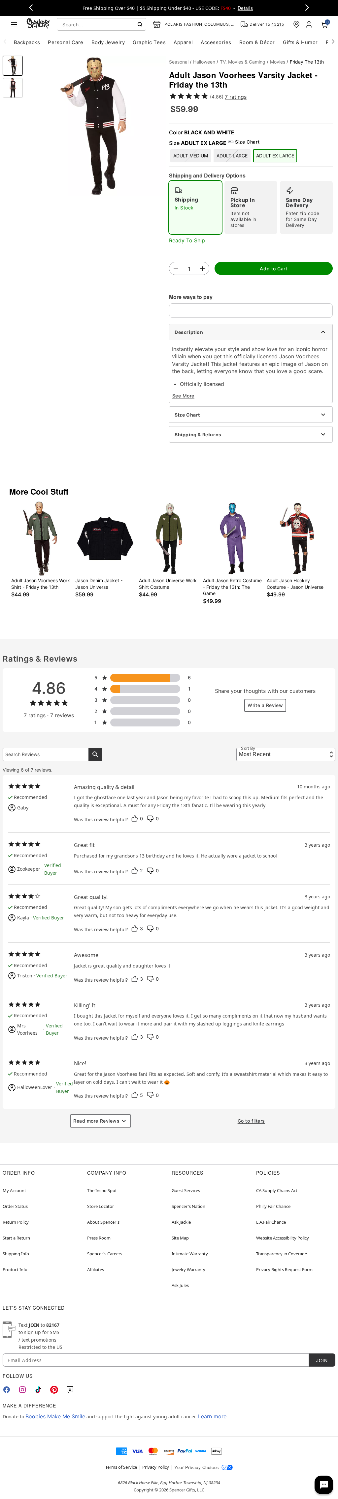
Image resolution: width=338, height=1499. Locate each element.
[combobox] (101, 24)
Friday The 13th (307, 62)
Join (321, 1360)
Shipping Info (16, 1254)
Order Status (15, 1206)
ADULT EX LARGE (275, 155)
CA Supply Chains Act (276, 1190)
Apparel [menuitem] (183, 42)
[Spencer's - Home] (38, 24)
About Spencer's (103, 1222)
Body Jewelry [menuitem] (108, 42)
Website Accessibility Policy (282, 1238)
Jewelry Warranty (188, 1269)
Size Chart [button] (247, 142)
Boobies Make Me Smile (55, 1416)
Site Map (180, 1238)
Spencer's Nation (188, 1206)
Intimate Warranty (190, 1254)
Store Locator (100, 1206)
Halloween (204, 62)
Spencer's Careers (104, 1254)
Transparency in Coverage (281, 1254)
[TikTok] (38, 1389)
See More (183, 395)
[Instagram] (22, 1389)
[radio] (195, 207)
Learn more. (213, 1416)
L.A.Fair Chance (271, 1222)
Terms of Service (121, 1467)
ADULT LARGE (232, 155)
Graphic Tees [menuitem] (149, 42)
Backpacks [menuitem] (27, 42)
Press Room (99, 1238)
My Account (14, 1190)
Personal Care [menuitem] (65, 42)
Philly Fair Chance (273, 1206)
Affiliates (95, 1269)
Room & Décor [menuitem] (257, 42)
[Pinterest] (54, 1389)
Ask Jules (180, 1285)
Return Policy (16, 1222)
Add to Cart (273, 268)
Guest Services (186, 1190)
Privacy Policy (155, 1467)
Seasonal (178, 62)
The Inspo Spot (102, 1190)
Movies (277, 62)
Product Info (15, 1269)
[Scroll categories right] (333, 41)
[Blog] (70, 1389)
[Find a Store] (296, 24)
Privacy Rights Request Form (284, 1269)
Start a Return (16, 1238)
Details (245, 8)
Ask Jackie (181, 1222)
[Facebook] (7, 1389)
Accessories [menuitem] (216, 42)
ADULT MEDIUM (190, 155)
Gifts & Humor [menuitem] (300, 42)
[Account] (310, 24)
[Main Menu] (14, 24)
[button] (96, 126)
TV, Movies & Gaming (242, 62)
